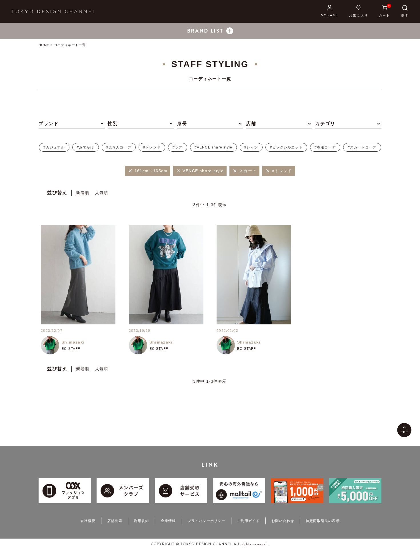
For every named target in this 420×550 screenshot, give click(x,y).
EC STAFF (70, 349)
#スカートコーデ (362, 147)
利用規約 (141, 521)
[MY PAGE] (329, 11)
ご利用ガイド (248, 521)
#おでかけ (85, 147)
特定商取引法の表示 (323, 521)
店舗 (251, 123)
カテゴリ (325, 123)
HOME (44, 45)
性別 (113, 123)
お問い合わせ (282, 521)
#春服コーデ (325, 147)
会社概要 (87, 521)
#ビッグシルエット (286, 147)
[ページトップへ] (404, 430)
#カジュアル (54, 147)
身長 (182, 123)
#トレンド (152, 147)
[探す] (405, 11)
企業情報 (168, 521)
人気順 (101, 193)
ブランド (49, 123)
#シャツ (251, 147)
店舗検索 (114, 521)
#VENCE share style (214, 147)
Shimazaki (73, 342)
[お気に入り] (358, 11)
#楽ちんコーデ (118, 147)
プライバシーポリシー (206, 521)
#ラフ (178, 147)
